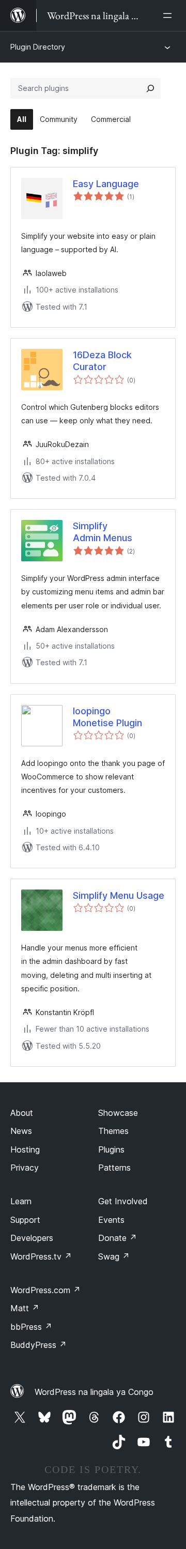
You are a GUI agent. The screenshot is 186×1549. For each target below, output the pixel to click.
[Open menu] (169, 15)
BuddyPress (38, 1345)
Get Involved (123, 1201)
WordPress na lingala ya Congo (94, 1392)
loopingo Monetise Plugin (107, 717)
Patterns (114, 1167)
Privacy (24, 1167)
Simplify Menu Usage (118, 895)
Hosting (25, 1149)
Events (111, 1220)
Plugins (111, 1149)
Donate (117, 1238)
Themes (113, 1131)
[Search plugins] (150, 88)
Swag (114, 1256)
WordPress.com (45, 1290)
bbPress (31, 1327)
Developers (31, 1238)
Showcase (118, 1113)
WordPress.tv (41, 1256)
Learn (21, 1201)
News (21, 1131)
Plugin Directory (37, 46)
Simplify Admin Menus (102, 531)
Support (25, 1220)
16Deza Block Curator (102, 360)
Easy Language (106, 183)
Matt (24, 1308)
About (21, 1113)
